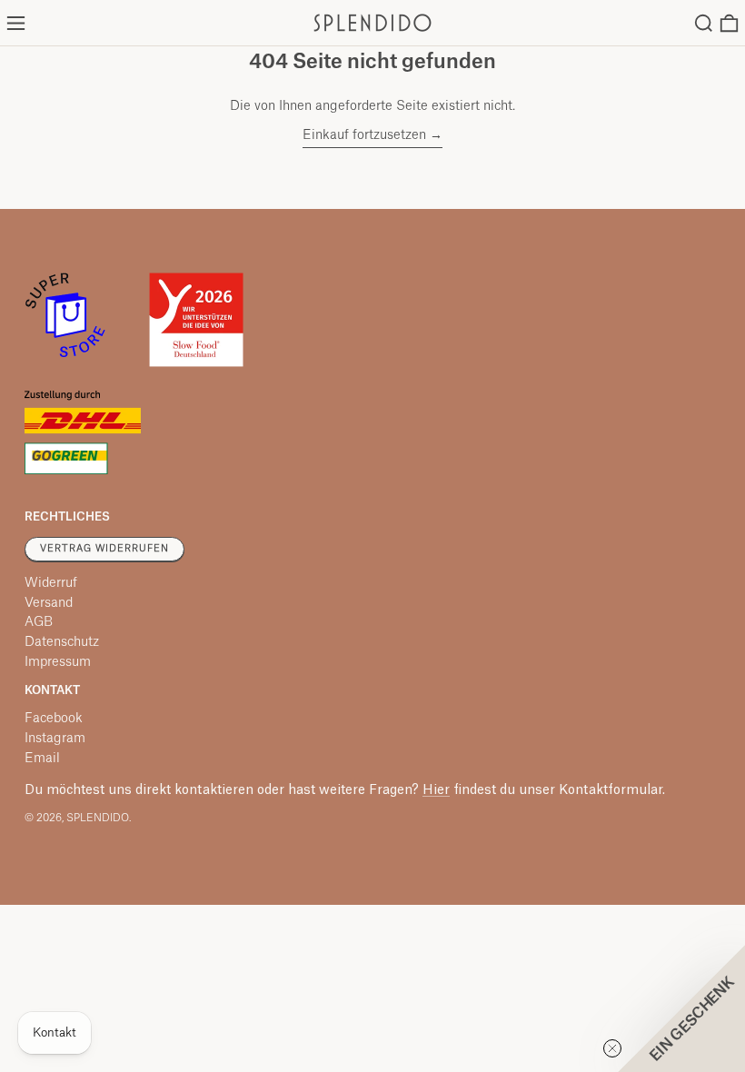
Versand (49, 603)
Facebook (54, 718)
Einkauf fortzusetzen (364, 135)
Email (42, 758)
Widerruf (51, 583)
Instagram (55, 738)
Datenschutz (62, 642)
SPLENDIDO (97, 818)
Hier (436, 790)
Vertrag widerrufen (104, 548)
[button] (703, 23)
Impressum (58, 662)
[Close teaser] (612, 1048)
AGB (39, 622)
